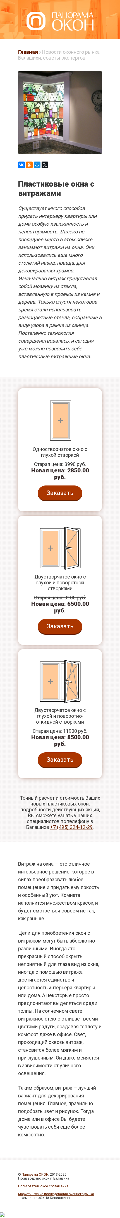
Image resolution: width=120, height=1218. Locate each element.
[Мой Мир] (37, 165)
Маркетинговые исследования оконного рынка (56, 1194)
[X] (45, 165)
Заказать (60, 492)
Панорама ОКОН (35, 1174)
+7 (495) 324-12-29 (71, 827)
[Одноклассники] (29, 165)
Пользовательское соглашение (43, 1186)
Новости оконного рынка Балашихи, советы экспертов (59, 55)
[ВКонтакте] (21, 165)
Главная (28, 52)
